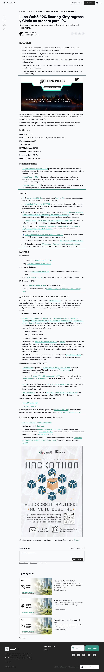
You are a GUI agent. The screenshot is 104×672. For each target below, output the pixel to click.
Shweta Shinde (34, 323)
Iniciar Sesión (77, 3)
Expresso (40, 426)
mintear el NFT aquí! (45, 434)
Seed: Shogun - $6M (30, 177)
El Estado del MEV (61, 410)
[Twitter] (73, 655)
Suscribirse (89, 3)
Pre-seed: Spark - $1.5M (31, 185)
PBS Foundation (55, 301)
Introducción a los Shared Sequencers (37, 422)
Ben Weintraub (66, 321)
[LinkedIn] (78, 655)
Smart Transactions (73, 355)
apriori (62, 342)
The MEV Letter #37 (30, 403)
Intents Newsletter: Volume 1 (46, 342)
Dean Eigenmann (28, 393)
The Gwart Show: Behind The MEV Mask (61, 393)
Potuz (24, 384)
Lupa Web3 (22, 11)
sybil (71, 221)
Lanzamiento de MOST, (40, 272)
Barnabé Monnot (40, 378)
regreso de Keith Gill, (35, 198)
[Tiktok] (89, 655)
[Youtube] (84, 655)
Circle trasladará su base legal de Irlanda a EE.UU (44, 235)
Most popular (75, 548)
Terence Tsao (27, 368)
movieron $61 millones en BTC (71, 241)
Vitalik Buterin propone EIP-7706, (37, 204)
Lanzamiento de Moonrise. (42, 260)
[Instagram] (94, 655)
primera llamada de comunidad (49, 429)
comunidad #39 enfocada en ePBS (46, 376)
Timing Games (64, 370)
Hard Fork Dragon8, (34, 277)
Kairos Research (30, 33)
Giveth (76, 540)
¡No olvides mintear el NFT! (70, 412)
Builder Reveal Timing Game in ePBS (57, 368)
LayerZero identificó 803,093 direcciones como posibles (47, 221)
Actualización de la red (38, 285)
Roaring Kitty (60, 198)
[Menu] (97, 2)
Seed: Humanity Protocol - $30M (35, 169)
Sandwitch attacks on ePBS (58, 384)
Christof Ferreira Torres (40, 321)
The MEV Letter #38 (30, 406)
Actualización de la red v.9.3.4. (39, 264)
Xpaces (25, 443)
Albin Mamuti (55, 321)
